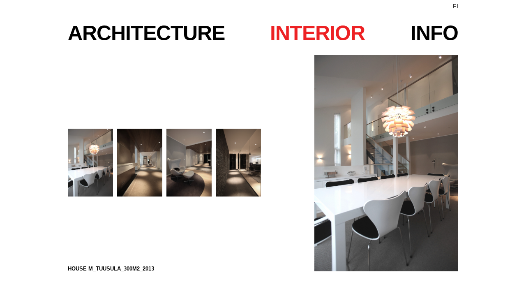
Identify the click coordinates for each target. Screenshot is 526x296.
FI (455, 6)
